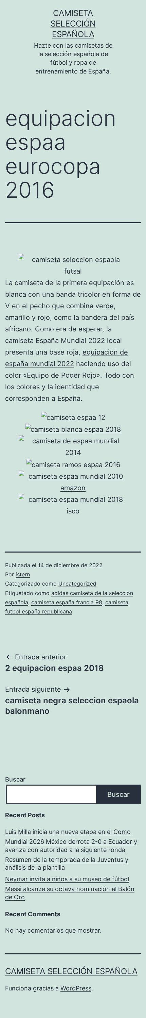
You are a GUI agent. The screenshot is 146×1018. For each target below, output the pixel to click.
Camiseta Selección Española (73, 23)
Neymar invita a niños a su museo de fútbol (67, 879)
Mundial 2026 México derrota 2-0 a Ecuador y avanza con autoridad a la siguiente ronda (71, 845)
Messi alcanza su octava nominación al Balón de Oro (69, 892)
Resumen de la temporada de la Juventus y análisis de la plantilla (66, 863)
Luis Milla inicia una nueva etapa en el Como (68, 831)
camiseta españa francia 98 (66, 602)
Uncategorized (77, 583)
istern (23, 574)
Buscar (15, 779)
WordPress (75, 988)
